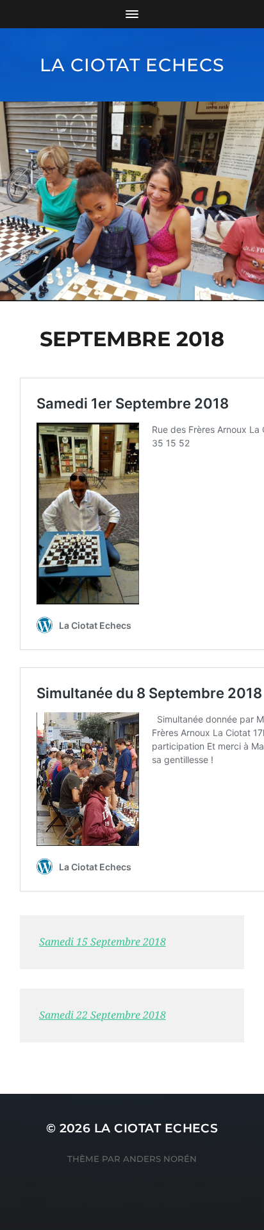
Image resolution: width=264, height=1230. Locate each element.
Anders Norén (160, 1159)
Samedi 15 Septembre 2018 (102, 942)
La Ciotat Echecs (132, 65)
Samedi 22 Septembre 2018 (102, 1015)
